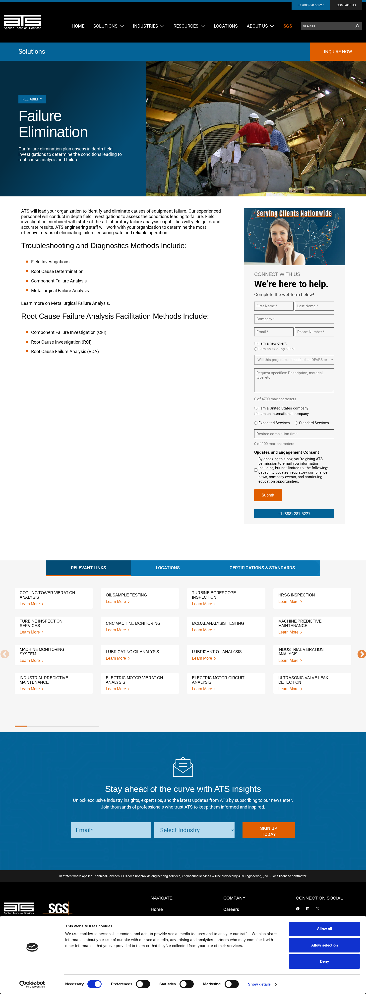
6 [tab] (81, 726)
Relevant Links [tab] (88, 567)
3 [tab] (45, 726)
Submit (268, 495)
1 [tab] (21, 726)
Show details (259, 984)
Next (359, 655)
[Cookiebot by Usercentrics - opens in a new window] (32, 984)
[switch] (143, 984)
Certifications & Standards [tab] (262, 567)
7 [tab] (93, 726)
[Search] (357, 26)
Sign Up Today (268, 831)
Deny (324, 961)
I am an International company (283, 413)
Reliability (32, 99)
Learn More (30, 604)
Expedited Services (274, 423)
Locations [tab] (168, 567)
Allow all (324, 929)
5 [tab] (69, 726)
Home (157, 909)
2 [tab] (33, 726)
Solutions (31, 51)
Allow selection (324, 945)
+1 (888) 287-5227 (311, 5)
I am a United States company (283, 408)
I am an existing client (276, 349)
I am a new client (272, 343)
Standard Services (314, 423)
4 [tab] (57, 726)
